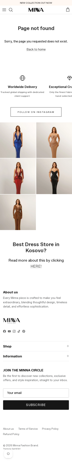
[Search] (10, 10)
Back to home (36, 49)
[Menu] (4, 10)
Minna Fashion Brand (25, 445)
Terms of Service (28, 428)
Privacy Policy (50, 428)
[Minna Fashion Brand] (36, 9)
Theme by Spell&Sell (12, 449)
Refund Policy (11, 434)
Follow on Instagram (36, 112)
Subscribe (36, 405)
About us (8, 428)
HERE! (36, 266)
